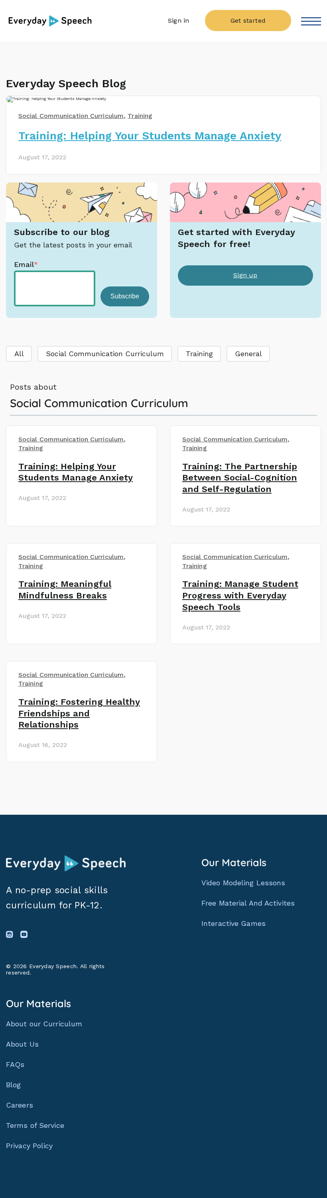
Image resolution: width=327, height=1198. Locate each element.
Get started (248, 20)
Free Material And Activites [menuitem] (248, 903)
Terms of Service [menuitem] (35, 1125)
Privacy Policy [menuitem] (29, 1145)
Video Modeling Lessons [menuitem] (243, 882)
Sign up (245, 275)
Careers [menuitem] (19, 1105)
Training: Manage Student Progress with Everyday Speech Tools (240, 595)
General (248, 353)
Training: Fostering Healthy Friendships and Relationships (79, 713)
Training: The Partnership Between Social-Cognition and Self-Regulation (239, 477)
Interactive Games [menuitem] (233, 923)
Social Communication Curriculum (105, 353)
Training (199, 353)
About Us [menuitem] (22, 1044)
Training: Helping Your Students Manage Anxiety (149, 135)
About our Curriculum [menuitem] (44, 1023)
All (19, 353)
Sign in (178, 20)
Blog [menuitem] (13, 1084)
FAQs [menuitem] (15, 1064)
